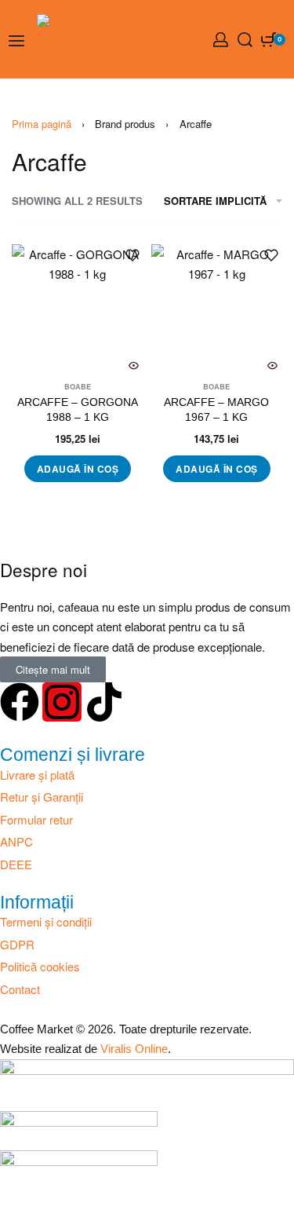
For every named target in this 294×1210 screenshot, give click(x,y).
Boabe (77, 386)
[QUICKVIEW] (134, 365)
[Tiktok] (104, 702)
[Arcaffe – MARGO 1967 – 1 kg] (217, 310)
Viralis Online (134, 1048)
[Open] (16, 41)
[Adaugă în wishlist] (132, 255)
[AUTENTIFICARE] (220, 39)
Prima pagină (41, 123)
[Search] (245, 39)
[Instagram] (62, 702)
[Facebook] (19, 702)
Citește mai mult (53, 669)
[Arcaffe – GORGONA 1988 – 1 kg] (77, 310)
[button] (78, 468)
